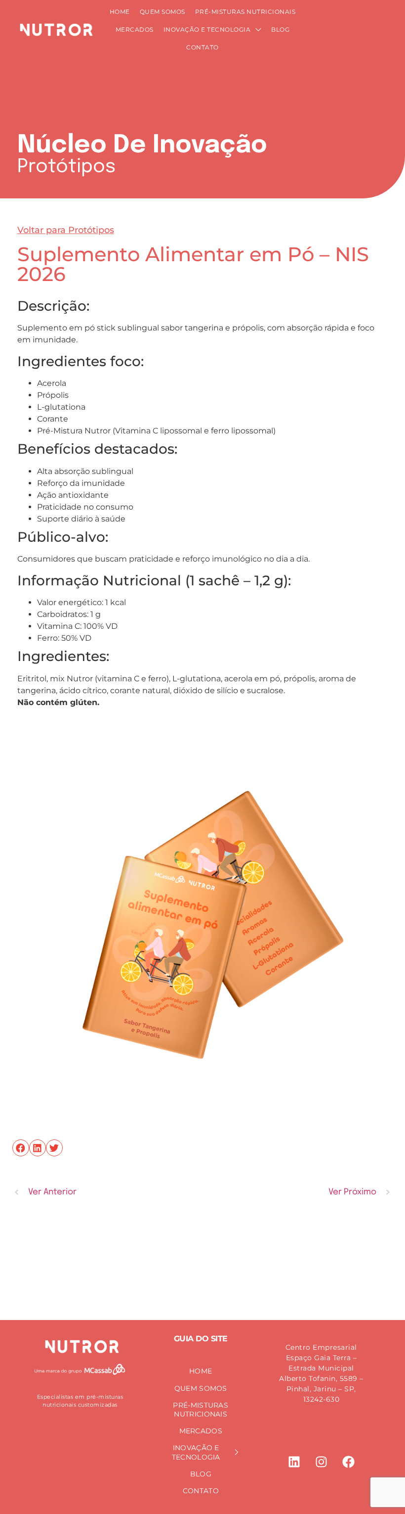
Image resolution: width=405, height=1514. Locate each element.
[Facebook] (348, 1461)
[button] (20, 1147)
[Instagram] (321, 1461)
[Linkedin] (294, 1461)
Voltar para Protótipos (65, 230)
